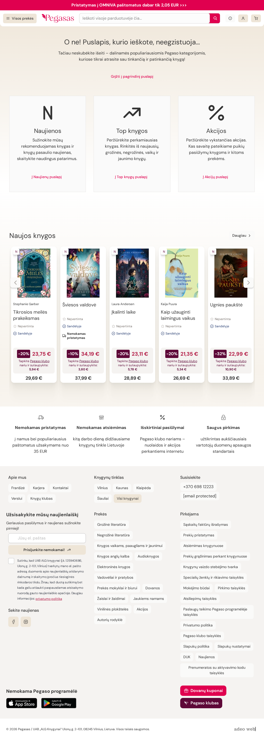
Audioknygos (148, 556)
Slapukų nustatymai (234, 646)
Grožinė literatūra (111, 524)
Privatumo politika (198, 625)
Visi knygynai (127, 498)
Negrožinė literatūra (113, 535)
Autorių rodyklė (109, 619)
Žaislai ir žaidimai (111, 598)
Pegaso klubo (40, 361)
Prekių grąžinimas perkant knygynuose (215, 556)
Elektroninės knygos (113, 566)
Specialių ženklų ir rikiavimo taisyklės (213, 577)
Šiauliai (103, 498)
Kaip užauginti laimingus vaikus (178, 315)
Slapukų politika (196, 646)
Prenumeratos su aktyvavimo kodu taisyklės (216, 670)
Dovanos (152, 588)
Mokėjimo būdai (196, 588)
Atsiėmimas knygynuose (203, 545)
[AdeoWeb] (246, 729)
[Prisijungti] (243, 18)
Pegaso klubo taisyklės (202, 635)
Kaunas (122, 488)
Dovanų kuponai (207, 690)
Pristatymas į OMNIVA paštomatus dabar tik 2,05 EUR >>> (129, 5)
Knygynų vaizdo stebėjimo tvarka (210, 566)
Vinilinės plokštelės (112, 609)
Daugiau (239, 235)
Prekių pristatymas (198, 535)
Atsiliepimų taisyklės (200, 598)
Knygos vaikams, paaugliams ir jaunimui (129, 545)
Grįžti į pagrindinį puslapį (132, 76)
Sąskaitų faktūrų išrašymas (205, 524)
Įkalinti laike (124, 312)
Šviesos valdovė (79, 305)
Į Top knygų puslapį (131, 176)
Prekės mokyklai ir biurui (117, 588)
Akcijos (142, 609)
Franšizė (18, 488)
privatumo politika (49, 599)
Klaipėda (143, 488)
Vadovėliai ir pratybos (115, 577)
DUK (186, 657)
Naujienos (207, 657)
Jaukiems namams (148, 598)
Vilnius (102, 488)
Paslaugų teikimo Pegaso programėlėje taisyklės (215, 612)
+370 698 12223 (198, 486)
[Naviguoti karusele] (15, 282)
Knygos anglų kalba (113, 556)
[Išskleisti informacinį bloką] (230, 18)
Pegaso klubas (205, 703)
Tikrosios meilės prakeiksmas (30, 315)
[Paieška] (214, 18)
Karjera (39, 488)
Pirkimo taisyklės (231, 588)
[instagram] (26, 622)
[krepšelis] (256, 18)
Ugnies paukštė (226, 305)
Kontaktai (60, 488)
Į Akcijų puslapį (215, 176)
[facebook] (13, 622)
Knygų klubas (41, 498)
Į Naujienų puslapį (47, 176)
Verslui (16, 498)
